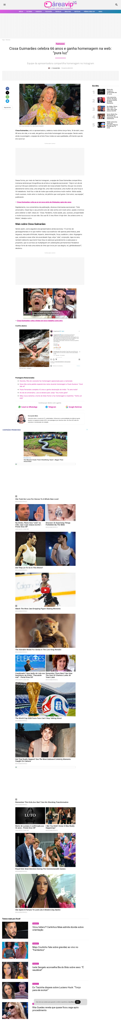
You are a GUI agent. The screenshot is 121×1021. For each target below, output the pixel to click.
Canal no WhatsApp (29, 407)
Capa (3, 40)
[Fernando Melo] (49, 68)
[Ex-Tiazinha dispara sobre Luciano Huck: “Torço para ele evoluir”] (15, 990)
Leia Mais (71, 1002)
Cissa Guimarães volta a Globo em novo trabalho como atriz (40, 321)
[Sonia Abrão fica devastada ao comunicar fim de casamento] (101, 118)
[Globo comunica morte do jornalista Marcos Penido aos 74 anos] (101, 127)
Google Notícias (75, 407)
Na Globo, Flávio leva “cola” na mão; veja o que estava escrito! (112, 109)
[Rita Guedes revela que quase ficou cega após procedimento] (15, 1010)
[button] (106, 4)
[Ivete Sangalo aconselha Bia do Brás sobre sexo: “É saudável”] (15, 970)
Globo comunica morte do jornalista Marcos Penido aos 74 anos (112, 125)
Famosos (8, 40)
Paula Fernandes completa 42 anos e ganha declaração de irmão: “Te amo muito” (49, 389)
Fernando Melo (56, 68)
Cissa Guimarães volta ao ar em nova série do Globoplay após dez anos (44, 202)
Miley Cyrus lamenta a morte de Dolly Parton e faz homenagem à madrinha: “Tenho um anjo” (51, 397)
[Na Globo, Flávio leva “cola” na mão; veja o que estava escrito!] (101, 111)
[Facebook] (7, 88)
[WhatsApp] (7, 97)
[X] (7, 93)
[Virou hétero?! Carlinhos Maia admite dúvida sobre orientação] (15, 930)
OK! (78, 1002)
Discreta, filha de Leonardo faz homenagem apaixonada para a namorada (46, 381)
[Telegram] (7, 101)
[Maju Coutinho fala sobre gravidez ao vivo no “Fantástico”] (15, 950)
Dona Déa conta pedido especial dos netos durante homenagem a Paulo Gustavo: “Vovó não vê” (51, 385)
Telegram (52, 407)
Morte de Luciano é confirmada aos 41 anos (112, 92)
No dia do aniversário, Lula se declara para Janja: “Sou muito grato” (44, 393)
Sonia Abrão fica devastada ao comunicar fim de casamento (112, 116)
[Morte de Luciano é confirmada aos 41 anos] (101, 94)
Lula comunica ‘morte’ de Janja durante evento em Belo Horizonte (112, 100)
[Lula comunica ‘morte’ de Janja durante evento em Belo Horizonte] (101, 102)
